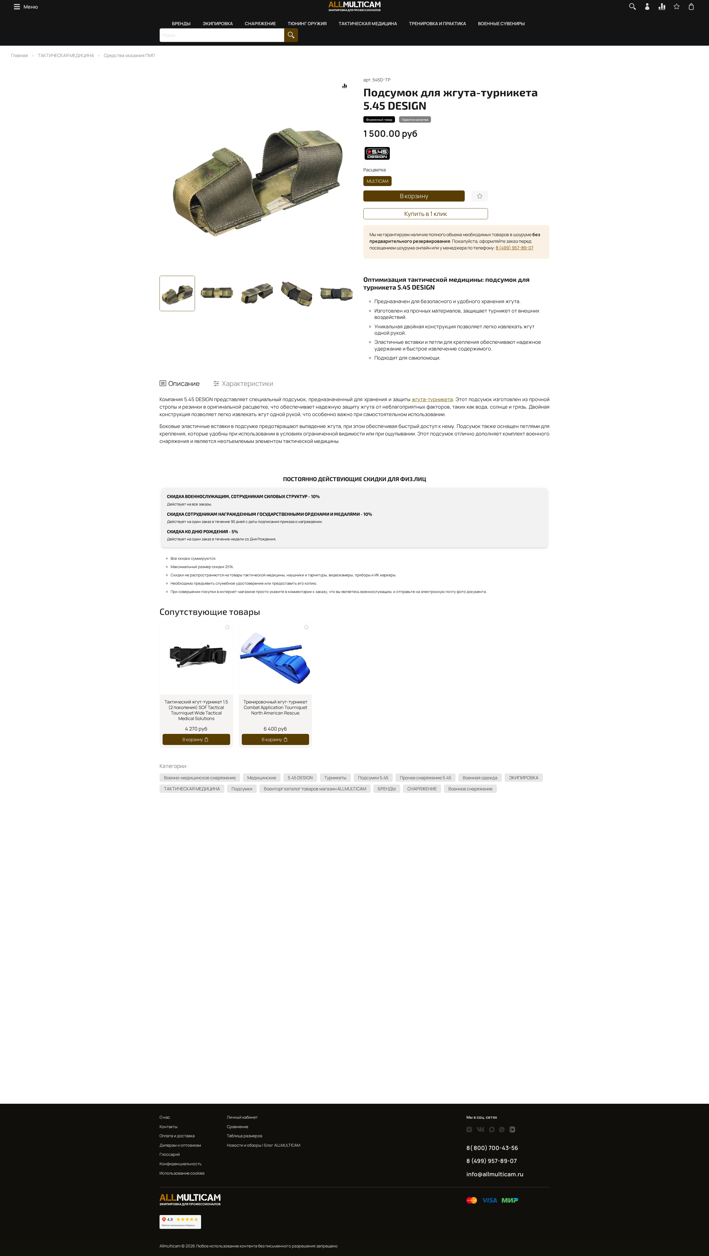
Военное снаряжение (470, 789)
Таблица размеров (244, 1135)
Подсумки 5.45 (373, 778)
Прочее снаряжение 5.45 (425, 778)
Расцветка (374, 169)
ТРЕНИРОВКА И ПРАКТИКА (437, 23)
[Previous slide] (168, 173)
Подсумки (242, 789)
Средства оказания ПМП (129, 55)
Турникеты (335, 778)
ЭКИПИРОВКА (218, 23)
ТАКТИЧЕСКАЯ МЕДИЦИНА (368, 23)
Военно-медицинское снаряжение (200, 778)
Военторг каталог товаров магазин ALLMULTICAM (315, 789)
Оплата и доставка (177, 1135)
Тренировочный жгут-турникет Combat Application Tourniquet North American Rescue (275, 707)
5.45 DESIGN (300, 778)
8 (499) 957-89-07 (514, 248)
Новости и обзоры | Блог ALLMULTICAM (263, 1145)
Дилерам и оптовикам (180, 1145)
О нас (165, 1117)
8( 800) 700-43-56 (492, 1148)
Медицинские (261, 778)
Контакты (169, 1126)
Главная (19, 55)
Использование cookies (182, 1173)
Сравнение (237, 1126)
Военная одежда (480, 778)
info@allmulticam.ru (494, 1174)
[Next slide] (345, 173)
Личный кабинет (242, 1117)
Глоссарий (170, 1154)
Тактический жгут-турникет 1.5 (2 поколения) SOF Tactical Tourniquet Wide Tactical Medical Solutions (196, 709)
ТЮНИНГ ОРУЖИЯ (307, 23)
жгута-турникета (432, 399)
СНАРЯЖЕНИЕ (260, 23)
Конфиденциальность (181, 1163)
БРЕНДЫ (181, 23)
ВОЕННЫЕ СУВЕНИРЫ (501, 23)
